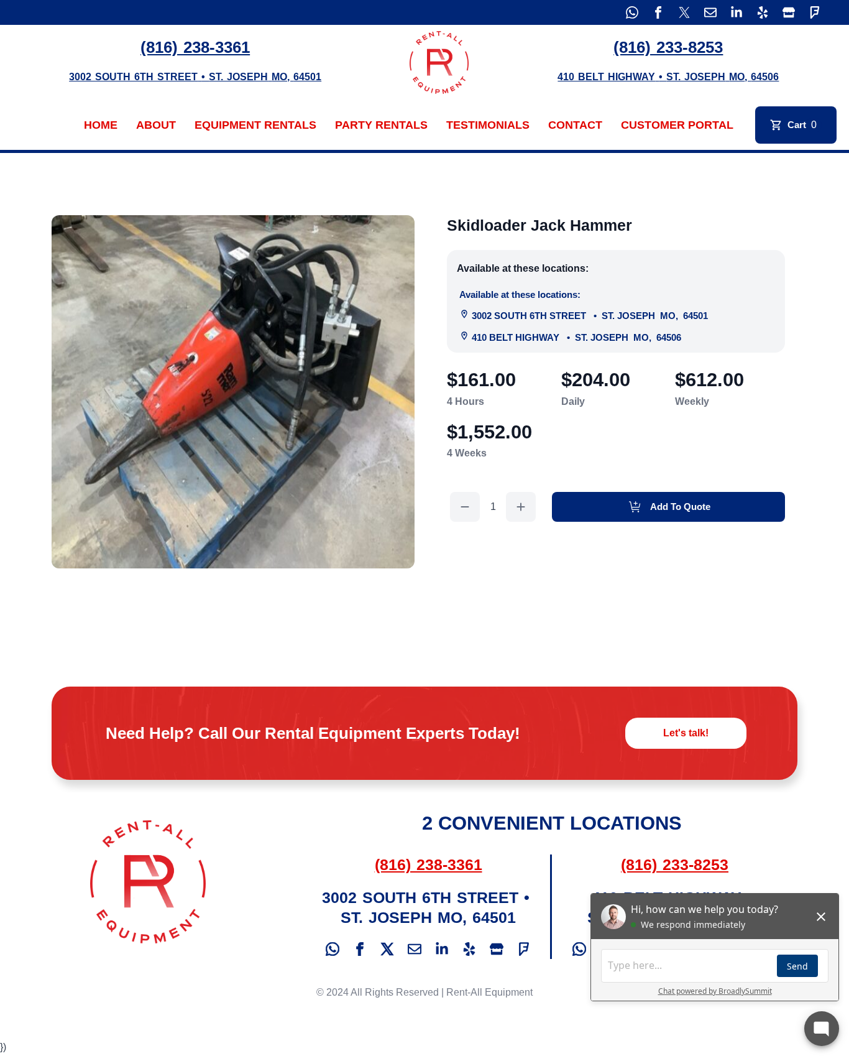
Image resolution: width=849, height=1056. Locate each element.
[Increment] (521, 507)
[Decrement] (465, 507)
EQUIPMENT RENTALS (255, 125)
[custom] (632, 12)
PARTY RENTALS (381, 125)
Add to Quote (680, 506)
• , (590, 315)
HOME (100, 125)
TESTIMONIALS (488, 125)
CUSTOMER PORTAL (677, 125)
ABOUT (156, 125)
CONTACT (575, 125)
